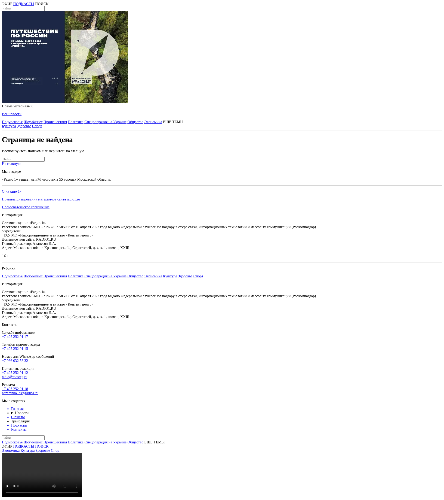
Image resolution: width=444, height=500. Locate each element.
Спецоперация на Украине (105, 122)
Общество (135, 122)
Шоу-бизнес (33, 122)
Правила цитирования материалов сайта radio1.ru (41, 199)
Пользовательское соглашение (25, 207)
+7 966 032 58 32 (15, 361)
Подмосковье (12, 122)
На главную (11, 164)
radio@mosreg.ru (14, 377)
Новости (22, 413)
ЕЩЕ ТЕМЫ (173, 122)
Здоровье (24, 126)
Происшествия (55, 122)
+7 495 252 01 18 (15, 389)
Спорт (37, 126)
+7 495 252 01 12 (15, 373)
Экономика (153, 122)
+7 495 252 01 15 (15, 349)
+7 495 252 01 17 (15, 337)
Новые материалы (17, 106)
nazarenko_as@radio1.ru (20, 393)
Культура (9, 126)
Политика (75, 122)
